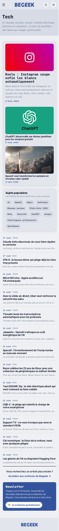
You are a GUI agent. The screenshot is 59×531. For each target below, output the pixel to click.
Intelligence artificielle (21, 220)
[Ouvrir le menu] (4, 5)
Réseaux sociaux (16, 208)
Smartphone (13, 226)
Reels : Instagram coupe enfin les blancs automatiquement (27, 78)
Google (48, 214)
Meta (9, 214)
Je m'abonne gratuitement (26, 505)
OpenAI (18, 202)
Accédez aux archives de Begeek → (29, 476)
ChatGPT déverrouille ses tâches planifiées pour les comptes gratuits (28, 138)
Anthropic (43, 202)
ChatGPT (36, 214)
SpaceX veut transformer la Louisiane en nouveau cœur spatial (27, 177)
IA (8, 202)
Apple (30, 202)
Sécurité (21, 214)
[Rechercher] (46, 5)
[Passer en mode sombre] (53, 5)
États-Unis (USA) (39, 208)
